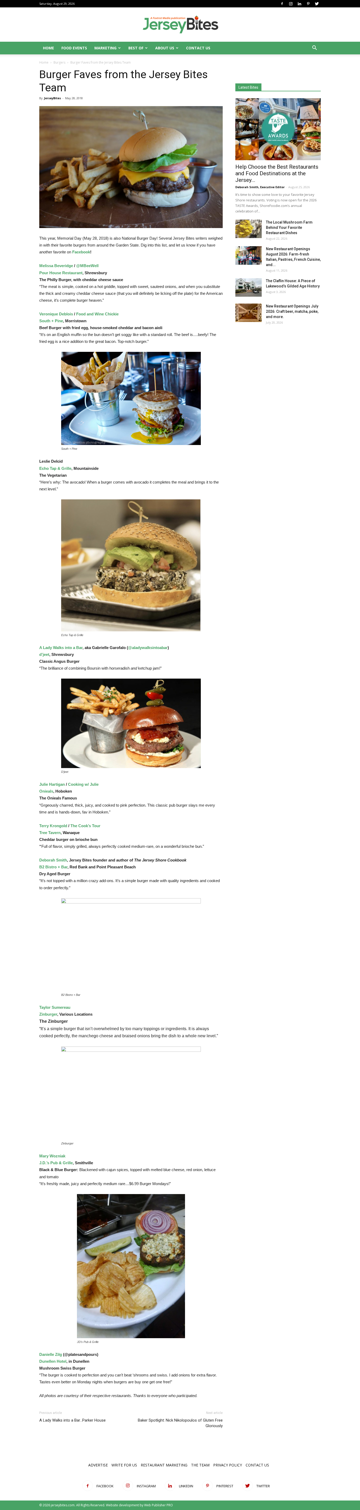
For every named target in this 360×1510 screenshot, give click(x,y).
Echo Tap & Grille (55, 468)
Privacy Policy (227, 1465)
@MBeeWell (87, 265)
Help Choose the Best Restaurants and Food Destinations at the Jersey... (276, 173)
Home (48, 47)
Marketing (105, 47)
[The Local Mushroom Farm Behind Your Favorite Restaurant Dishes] (248, 229)
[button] (314, 48)
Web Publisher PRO (158, 1505)
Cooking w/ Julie (83, 784)
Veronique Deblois (56, 314)
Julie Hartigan (52, 784)
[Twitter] (317, 3)
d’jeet (44, 654)
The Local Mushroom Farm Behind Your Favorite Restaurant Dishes (289, 227)
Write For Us (124, 1465)
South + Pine (51, 321)
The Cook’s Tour (85, 825)
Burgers (59, 62)
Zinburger (48, 1014)
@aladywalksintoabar (148, 647)
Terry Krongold (53, 825)
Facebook (81, 252)
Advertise (98, 1465)
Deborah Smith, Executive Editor (260, 187)
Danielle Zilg (50, 1354)
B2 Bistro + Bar (53, 867)
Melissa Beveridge (56, 265)
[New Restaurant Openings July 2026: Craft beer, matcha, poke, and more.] (248, 313)
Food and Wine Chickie (97, 314)
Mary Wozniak (52, 1156)
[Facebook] (282, 3)
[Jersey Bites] (180, 25)
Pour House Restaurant (60, 273)
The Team (200, 1465)
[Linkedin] (299, 3)
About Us (164, 47)
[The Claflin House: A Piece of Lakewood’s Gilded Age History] (248, 287)
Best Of (135, 47)
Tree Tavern (50, 832)
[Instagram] (291, 3)
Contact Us (198, 47)
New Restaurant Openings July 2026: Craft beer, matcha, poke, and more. (292, 311)
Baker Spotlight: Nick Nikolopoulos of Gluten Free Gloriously (180, 1423)
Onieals (46, 791)
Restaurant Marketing (164, 1465)
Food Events (74, 47)
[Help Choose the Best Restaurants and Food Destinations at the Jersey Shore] (278, 129)
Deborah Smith (53, 860)
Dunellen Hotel (52, 1361)
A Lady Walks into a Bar (60, 647)
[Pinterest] (308, 3)
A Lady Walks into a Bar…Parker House (72, 1420)
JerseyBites (52, 98)
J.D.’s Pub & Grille (56, 1163)
